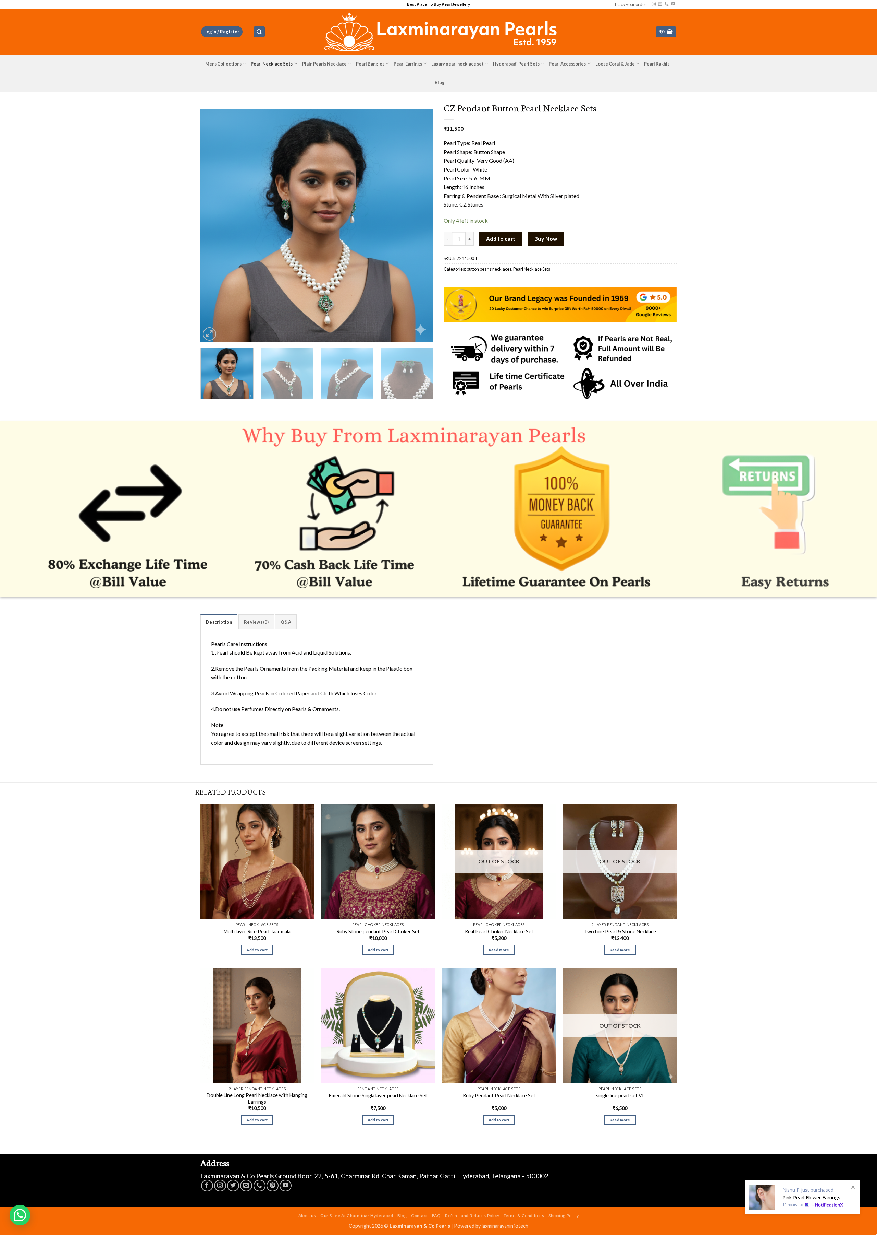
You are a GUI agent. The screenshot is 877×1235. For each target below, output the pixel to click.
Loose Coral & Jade (615, 64)
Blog (440, 82)
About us (307, 1215)
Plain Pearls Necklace (324, 64)
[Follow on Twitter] (233, 1186)
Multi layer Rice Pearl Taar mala (257, 931)
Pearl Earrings (408, 64)
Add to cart (501, 239)
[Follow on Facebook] (207, 1186)
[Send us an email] (660, 4)
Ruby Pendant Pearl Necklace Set (499, 1095)
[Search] (259, 31)
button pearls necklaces (489, 269)
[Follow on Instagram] (654, 4)
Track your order (630, 4)
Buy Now (545, 239)
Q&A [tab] (286, 622)
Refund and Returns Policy (472, 1215)
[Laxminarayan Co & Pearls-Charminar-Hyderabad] (438, 32)
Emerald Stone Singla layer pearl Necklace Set (378, 1095)
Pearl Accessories (567, 64)
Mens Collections (223, 64)
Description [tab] (219, 622)
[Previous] (214, 225)
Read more (499, 950)
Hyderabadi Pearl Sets (516, 64)
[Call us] (667, 4)
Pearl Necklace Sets (272, 64)
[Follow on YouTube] (673, 4)
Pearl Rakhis (656, 64)
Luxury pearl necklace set (457, 64)
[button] (222, 31)
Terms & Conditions (524, 1215)
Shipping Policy (563, 1215)
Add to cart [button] (257, 950)
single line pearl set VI (620, 1095)
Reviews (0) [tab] (256, 622)
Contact (419, 1215)
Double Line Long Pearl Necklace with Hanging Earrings (257, 1098)
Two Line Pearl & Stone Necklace (620, 931)
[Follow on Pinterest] (273, 1186)
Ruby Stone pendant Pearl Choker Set (378, 931)
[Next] (420, 225)
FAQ (436, 1215)
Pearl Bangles (370, 64)
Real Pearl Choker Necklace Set (499, 931)
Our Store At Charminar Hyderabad (356, 1215)
